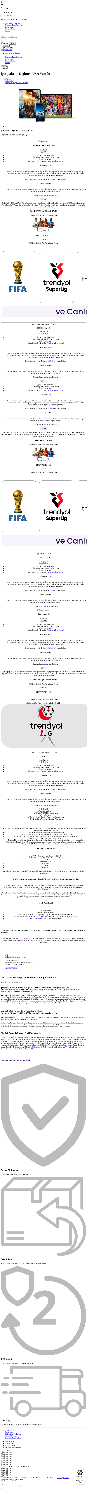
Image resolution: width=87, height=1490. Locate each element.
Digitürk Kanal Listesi (36, 918)
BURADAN (52, 179)
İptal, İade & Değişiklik (13, 1438)
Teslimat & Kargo (11, 1436)
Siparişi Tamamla (6, 19)
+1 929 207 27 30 (11, 968)
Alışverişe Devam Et (20, 19)
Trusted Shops (10, 1445)
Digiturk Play (9, 81)
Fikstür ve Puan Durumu (13, 25)
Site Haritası (9, 1443)
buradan (45, 195)
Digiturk (8, 79)
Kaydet (9, 47)
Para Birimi (4, 43)
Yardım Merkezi (10, 29)
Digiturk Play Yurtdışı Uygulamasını (32, 940)
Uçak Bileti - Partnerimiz (13, 1447)
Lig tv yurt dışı (75, 1047)
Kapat (3, 47)
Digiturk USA (14, 995)
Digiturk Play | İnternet (12, 23)
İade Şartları (59, 161)
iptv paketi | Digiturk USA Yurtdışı (16, 83)
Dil (2, 45)
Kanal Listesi (9, 27)
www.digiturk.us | (63, 1478)
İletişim (7, 31)
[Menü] (83, 1470)
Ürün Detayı (43, 333)
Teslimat (50, 161)
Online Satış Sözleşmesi (13, 1434)
